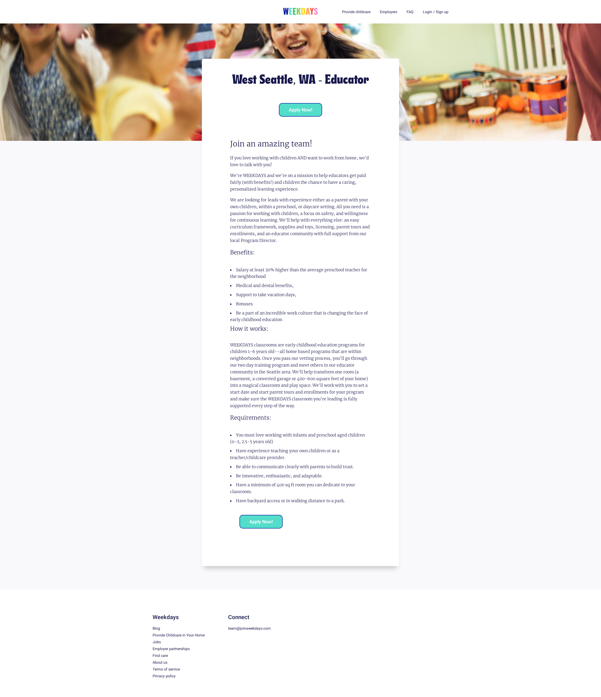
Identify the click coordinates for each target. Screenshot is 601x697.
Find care (160, 655)
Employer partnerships (171, 649)
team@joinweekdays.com (249, 628)
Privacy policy (164, 676)
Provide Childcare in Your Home (179, 635)
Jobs (157, 642)
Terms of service (166, 669)
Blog (156, 628)
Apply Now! (300, 110)
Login (427, 12)
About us (160, 662)
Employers (388, 12)
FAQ (410, 12)
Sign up (442, 12)
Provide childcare (356, 12)
